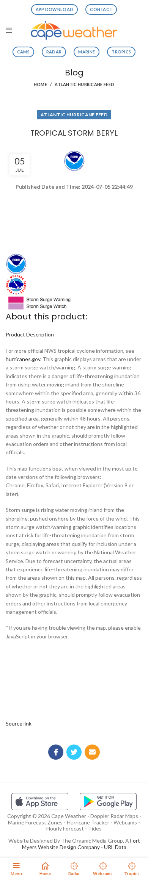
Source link (18, 723)
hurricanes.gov (23, 359)
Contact (101, 9)
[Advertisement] (74, 219)
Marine (86, 51)
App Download (55, 9)
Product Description (30, 334)
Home (40, 84)
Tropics (121, 51)
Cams (23, 51)
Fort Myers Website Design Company (81, 843)
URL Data (115, 847)
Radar (54, 51)
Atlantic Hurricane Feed (84, 84)
